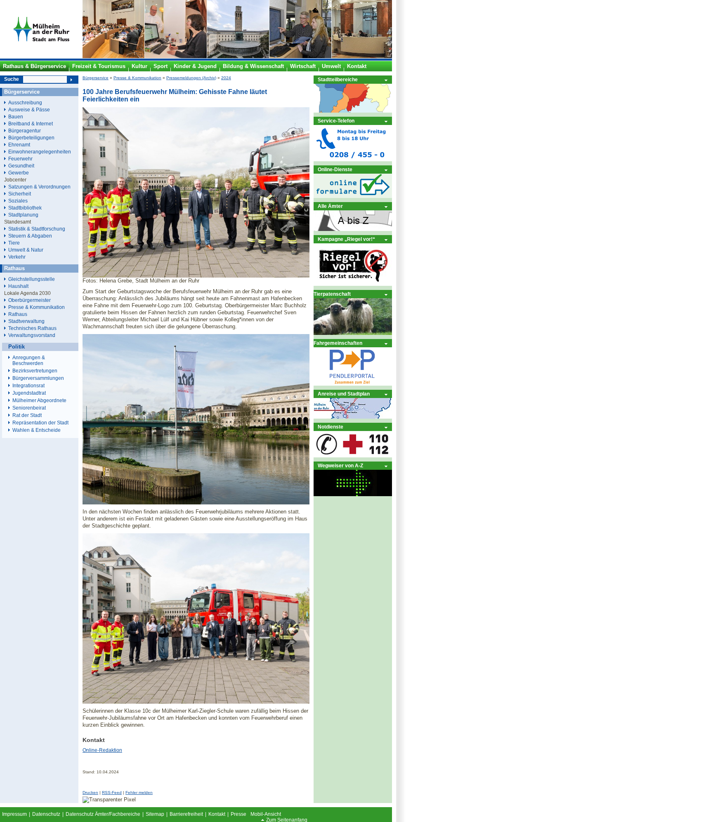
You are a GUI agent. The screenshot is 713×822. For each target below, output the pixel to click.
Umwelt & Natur (25, 249)
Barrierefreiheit (186, 814)
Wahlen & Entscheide (36, 430)
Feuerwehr (20, 158)
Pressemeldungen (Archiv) (191, 77)
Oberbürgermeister (29, 300)
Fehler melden (139, 792)
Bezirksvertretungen (34, 371)
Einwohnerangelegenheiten (39, 151)
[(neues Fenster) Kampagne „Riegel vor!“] (353, 284)
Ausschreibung (25, 102)
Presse (238, 814)
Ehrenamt (19, 144)
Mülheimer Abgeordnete (39, 400)
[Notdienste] (353, 455)
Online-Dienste (335, 169)
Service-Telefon (336, 120)
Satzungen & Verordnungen (39, 186)
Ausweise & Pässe (29, 109)
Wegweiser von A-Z (340, 465)
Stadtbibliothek (25, 207)
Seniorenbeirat (29, 408)
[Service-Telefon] (353, 159)
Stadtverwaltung (26, 321)
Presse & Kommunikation (137, 77)
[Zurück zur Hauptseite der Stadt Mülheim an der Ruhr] (41, 56)
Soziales (18, 200)
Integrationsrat (28, 386)
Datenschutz (46, 814)
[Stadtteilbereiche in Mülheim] (353, 111)
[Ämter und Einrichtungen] (353, 229)
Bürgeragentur (24, 130)
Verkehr (17, 256)
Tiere (14, 242)
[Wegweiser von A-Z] (353, 494)
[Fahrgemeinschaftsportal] (353, 384)
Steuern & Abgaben (30, 235)
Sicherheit (19, 193)
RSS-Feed (112, 792)
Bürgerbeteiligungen (31, 137)
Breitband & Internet (30, 123)
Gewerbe (18, 172)
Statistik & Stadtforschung (36, 228)
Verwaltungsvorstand (31, 335)
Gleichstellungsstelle (31, 279)
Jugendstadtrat (29, 393)
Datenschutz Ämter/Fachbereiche (103, 814)
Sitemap (155, 814)
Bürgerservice (96, 77)
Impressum (14, 814)
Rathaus (17, 314)
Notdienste (330, 426)
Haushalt (18, 286)
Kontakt (216, 814)
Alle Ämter (330, 206)
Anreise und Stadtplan (344, 393)
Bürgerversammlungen (38, 378)
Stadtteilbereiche (338, 79)
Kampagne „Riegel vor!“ (346, 239)
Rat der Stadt (27, 415)
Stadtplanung (23, 214)
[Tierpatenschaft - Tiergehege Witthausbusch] (353, 333)
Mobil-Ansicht (265, 814)
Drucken (90, 792)
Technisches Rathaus (32, 328)
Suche (11, 79)
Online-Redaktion (102, 750)
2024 (226, 77)
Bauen (15, 116)
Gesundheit (21, 165)
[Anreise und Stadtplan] (353, 417)
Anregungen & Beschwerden (28, 360)
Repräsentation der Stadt (40, 423)
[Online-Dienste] (353, 196)
